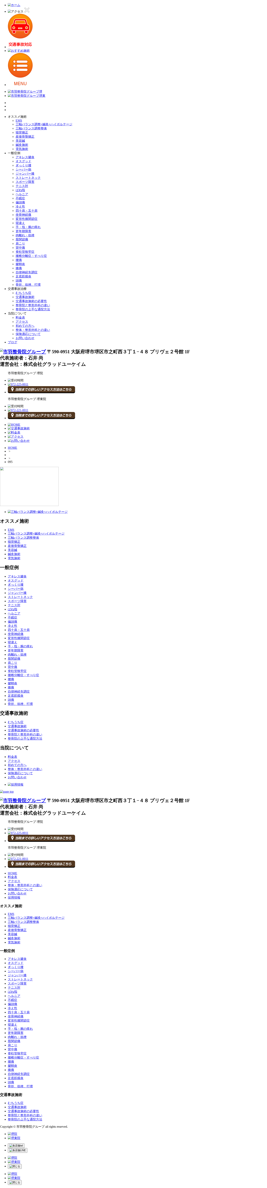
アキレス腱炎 (25, 157)
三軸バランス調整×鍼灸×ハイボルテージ (44, 124)
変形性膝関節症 (27, 218)
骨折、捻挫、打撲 (28, 284)
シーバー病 (23, 169)
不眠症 (20, 198)
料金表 (20, 317)
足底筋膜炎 (23, 276)
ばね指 (20, 190)
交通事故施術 (25, 297)
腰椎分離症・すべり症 (31, 255)
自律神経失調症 (27, 272)
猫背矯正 (22, 132)
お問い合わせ (25, 338)
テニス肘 (22, 186)
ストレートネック (28, 177)
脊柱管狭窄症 (25, 251)
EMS (19, 120)
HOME (12, 447)
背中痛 (20, 247)
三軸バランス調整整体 (31, 128)
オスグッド (23, 161)
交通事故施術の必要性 (31, 301)
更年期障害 (23, 231)
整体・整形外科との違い (33, 330)
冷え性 (20, 206)
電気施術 (22, 149)
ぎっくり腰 (23, 165)
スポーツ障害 (25, 181)
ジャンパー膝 (25, 173)
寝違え (20, 223)
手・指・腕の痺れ (28, 227)
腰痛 (19, 260)
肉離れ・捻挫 (25, 235)
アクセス (22, 321)
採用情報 (14, 897)
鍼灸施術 (22, 144)
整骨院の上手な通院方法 (33, 309)
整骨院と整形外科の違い (33, 305)
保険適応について (28, 334)
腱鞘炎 (20, 264)
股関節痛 (22, 239)
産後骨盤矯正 (25, 136)
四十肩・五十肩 (27, 210)
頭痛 (19, 280)
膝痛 (19, 268)
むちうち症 (23, 293)
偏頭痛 (20, 202)
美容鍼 (20, 140)
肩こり (20, 243)
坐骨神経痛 (23, 214)
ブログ (12, 342)
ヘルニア (22, 194)
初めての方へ (25, 325)
